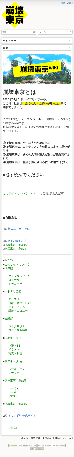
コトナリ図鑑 (13, 291)
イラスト (13, 349)
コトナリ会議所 (18, 330)
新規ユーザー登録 (19, 228)
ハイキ (12, 392)
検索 (34, 32)
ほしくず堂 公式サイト (22, 415)
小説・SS (14, 345)
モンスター (15, 299)
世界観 (9, 268)
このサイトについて (15, 193)
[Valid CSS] (59, 445)
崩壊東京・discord (16, 244)
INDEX (9, 260)
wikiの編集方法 (17, 240)
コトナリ (13, 279)
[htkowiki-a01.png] (37, 68)
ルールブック (16, 368)
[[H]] (37, 2)
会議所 (9, 318)
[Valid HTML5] (44, 445)
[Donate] (15, 445)
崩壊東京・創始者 (16, 248)
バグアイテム (16, 306)
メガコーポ (15, 283)
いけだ (12, 395)
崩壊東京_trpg (13, 361)
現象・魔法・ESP (19, 303)
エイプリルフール (19, 276)
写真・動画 (15, 353)
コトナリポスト (18, 326)
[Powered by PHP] (30, 445)
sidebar (13, 427)
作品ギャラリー (14, 337)
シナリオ (13, 372)
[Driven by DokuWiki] (37, 448)
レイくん (13, 388)
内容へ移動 (67, 3)
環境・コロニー (18, 310)
